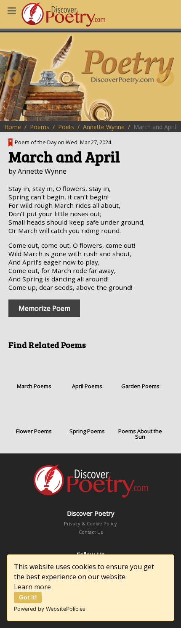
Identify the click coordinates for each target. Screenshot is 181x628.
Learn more (32, 586)
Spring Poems (87, 431)
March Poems (34, 386)
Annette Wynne (104, 127)
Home (12, 127)
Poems (39, 127)
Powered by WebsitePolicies (49, 609)
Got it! (28, 597)
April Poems (87, 386)
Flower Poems (34, 431)
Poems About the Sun (140, 434)
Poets (66, 127)
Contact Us (91, 532)
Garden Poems (140, 386)
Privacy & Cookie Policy (90, 523)
